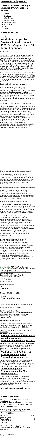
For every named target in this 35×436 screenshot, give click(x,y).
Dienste (3, 406)
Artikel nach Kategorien (11, 22)
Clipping (4, 402)
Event (31, 404)
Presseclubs (29, 402)
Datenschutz (10, 327)
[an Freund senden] (21, 267)
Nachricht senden (14, 320)
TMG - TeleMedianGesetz (25, 325)
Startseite (7, 14)
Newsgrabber (8, 24)
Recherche (14, 406)
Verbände (24, 402)
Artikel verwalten (9, 20)
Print (18, 402)
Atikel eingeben (9, 18)
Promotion (21, 404)
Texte (13, 399)
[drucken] (3, 267)
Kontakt (6, 28)
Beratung (12, 402)
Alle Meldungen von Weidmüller (15, 388)
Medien (19, 399)
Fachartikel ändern (18, 330)
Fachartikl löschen (6, 330)
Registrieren (7, 16)
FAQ (5, 26)
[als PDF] (10, 267)
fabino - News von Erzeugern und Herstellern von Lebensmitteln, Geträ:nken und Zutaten (15, 410)
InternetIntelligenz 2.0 (14, 1)
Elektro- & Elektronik (11, 298)
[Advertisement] (17, 149)
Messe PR (4, 404)
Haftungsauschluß (6, 325)
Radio (16, 404)
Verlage (8, 406)
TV (21, 402)
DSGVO (24, 327)
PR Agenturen (5, 399)
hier (17, 426)
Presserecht (25, 399)
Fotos (26, 404)
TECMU (11, 435)
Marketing (11, 404)
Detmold (5, 288)
